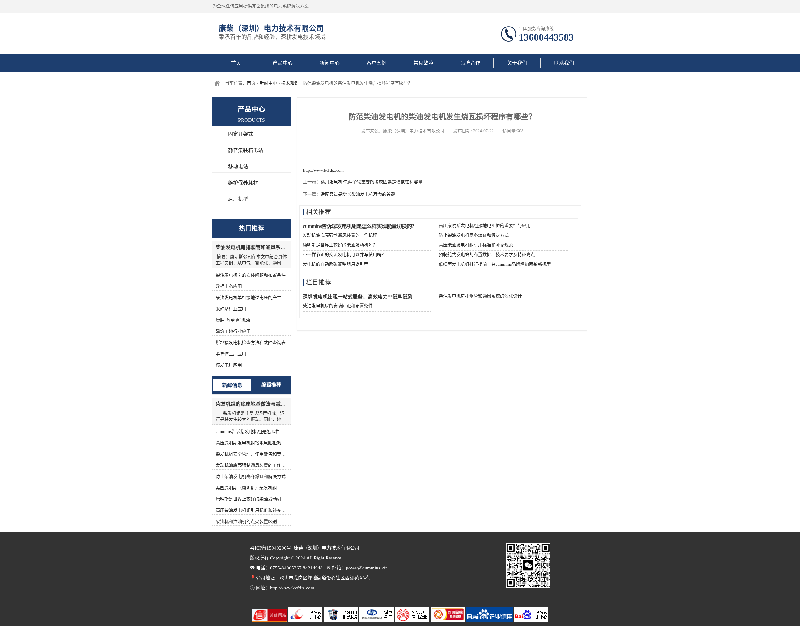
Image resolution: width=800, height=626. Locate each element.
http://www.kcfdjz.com (323, 170)
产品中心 (283, 63)
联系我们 (564, 63)
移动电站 (238, 166)
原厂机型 (238, 199)
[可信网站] (448, 620)
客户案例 (377, 63)
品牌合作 (470, 63)
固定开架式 (240, 134)
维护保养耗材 (243, 182)
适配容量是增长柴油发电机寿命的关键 (358, 194)
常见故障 (423, 63)
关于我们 (517, 63)
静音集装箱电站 (245, 150)
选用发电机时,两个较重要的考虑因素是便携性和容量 (371, 182)
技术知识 (290, 83)
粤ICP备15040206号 (270, 547)
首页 (236, 63)
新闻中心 (330, 63)
